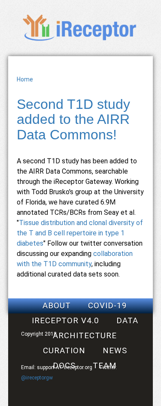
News (115, 350)
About (57, 305)
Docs (64, 365)
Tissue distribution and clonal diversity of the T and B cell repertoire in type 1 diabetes (80, 233)
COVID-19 (107, 305)
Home (25, 79)
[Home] (80, 40)
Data (127, 320)
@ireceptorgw (37, 378)
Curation (64, 350)
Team (105, 365)
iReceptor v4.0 (65, 320)
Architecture (85, 335)
